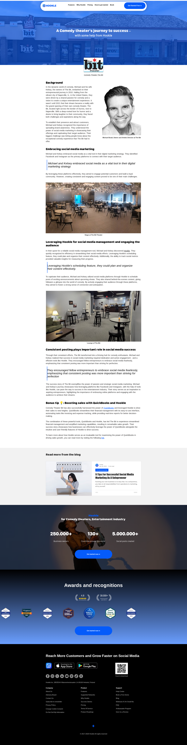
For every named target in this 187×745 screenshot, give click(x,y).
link (102, 438)
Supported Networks (88, 695)
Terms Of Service (87, 708)
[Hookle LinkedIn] (62, 676)
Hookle (127, 251)
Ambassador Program (123, 708)
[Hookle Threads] (81, 676)
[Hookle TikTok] (76, 676)
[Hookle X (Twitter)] (57, 676)
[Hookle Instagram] (52, 676)
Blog (117, 698)
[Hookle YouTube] (67, 676)
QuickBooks (109, 408)
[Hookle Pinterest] (71, 676)
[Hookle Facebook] (48, 676)
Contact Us (49, 698)
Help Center (120, 691)
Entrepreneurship (102, 470)
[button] (54, 702)
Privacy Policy (51, 705)
